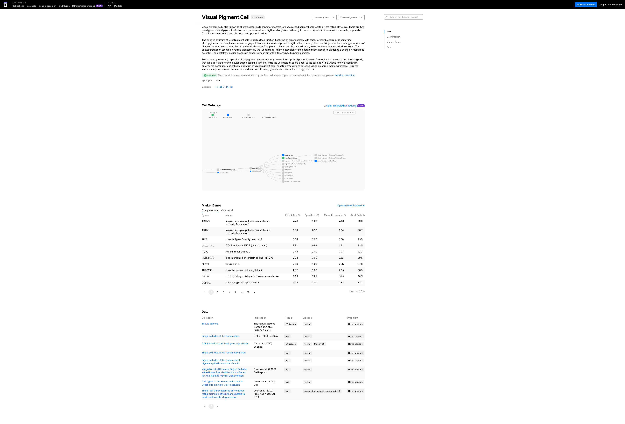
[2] (220, 86)
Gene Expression (47, 6)
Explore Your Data (586, 4)
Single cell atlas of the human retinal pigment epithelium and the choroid (221, 362)
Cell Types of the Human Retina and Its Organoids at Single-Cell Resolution (222, 383)
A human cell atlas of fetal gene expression (225, 343)
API (109, 6)
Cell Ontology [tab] (393, 36)
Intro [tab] (389, 31)
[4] (227, 86)
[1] (216, 86)
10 (248, 292)
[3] (224, 86)
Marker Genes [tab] (394, 42)
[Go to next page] (254, 292)
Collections (18, 6)
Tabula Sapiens (210, 323)
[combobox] (344, 112)
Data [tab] (389, 47)
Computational (210, 210)
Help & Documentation (611, 4)
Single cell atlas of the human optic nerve (224, 352)
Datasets (31, 6)
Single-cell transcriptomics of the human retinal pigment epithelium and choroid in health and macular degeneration (223, 393)
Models (118, 6)
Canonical (227, 210)
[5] (231, 86)
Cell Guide (64, 6)
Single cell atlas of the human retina (220, 336)
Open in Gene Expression (351, 205)
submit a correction (344, 75)
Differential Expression (84, 6)
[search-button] (387, 17)
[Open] (352, 112)
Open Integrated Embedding (341, 105)
